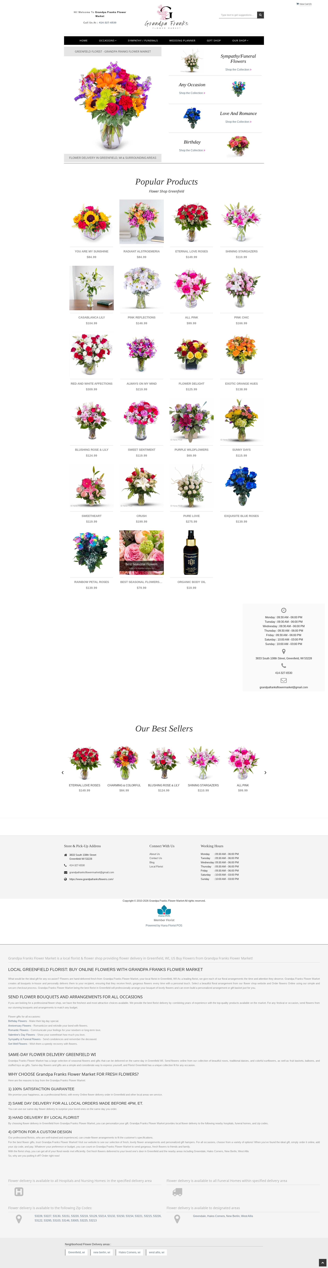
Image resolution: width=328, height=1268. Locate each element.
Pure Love (191, 516)
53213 (93, 1220)
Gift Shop (214, 40)
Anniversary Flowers (19, 1025)
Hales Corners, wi (129, 1252)
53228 (38, 1216)
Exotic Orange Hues (241, 383)
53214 (102, 1216)
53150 (120, 1216)
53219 (84, 1216)
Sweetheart (91, 516)
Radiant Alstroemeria (142, 251)
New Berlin (233, 1216)
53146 (66, 1220)
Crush (141, 516)
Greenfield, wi (76, 1252)
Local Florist (156, 866)
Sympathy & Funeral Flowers (24, 1039)
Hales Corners (216, 1216)
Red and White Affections (91, 383)
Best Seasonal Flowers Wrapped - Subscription (141, 582)
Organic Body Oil (191, 582)
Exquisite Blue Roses (241, 516)
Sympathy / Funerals (143, 40)
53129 (93, 1216)
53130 (56, 1216)
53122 (38, 1220)
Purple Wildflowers (191, 449)
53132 (111, 1216)
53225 (84, 1220)
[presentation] (63, 772)
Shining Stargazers (242, 251)
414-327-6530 (108, 22)
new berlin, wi (101, 1252)
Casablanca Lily (91, 317)
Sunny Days (241, 449)
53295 (47, 1220)
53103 (56, 1220)
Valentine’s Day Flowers (21, 1034)
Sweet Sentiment (141, 449)
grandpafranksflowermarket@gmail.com (91, 872)
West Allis (247, 1216)
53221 (138, 1216)
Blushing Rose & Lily (91, 449)
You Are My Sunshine (91, 251)
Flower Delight (191, 383)
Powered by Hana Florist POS (164, 925)
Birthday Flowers (17, 1021)
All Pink (191, 317)
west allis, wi (156, 1252)
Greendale (199, 1216)
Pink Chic (241, 317)
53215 (148, 1216)
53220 (75, 1216)
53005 (75, 1220)
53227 (47, 1216)
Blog (151, 862)
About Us (154, 854)
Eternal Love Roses (191, 251)
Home (84, 40)
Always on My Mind (142, 383)
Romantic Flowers (18, 1030)
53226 (157, 1216)
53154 (129, 1216)
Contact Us (155, 858)
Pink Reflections (141, 317)
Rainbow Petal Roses (91, 582)
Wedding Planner (182, 40)
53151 (66, 1216)
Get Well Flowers (17, 1043)
